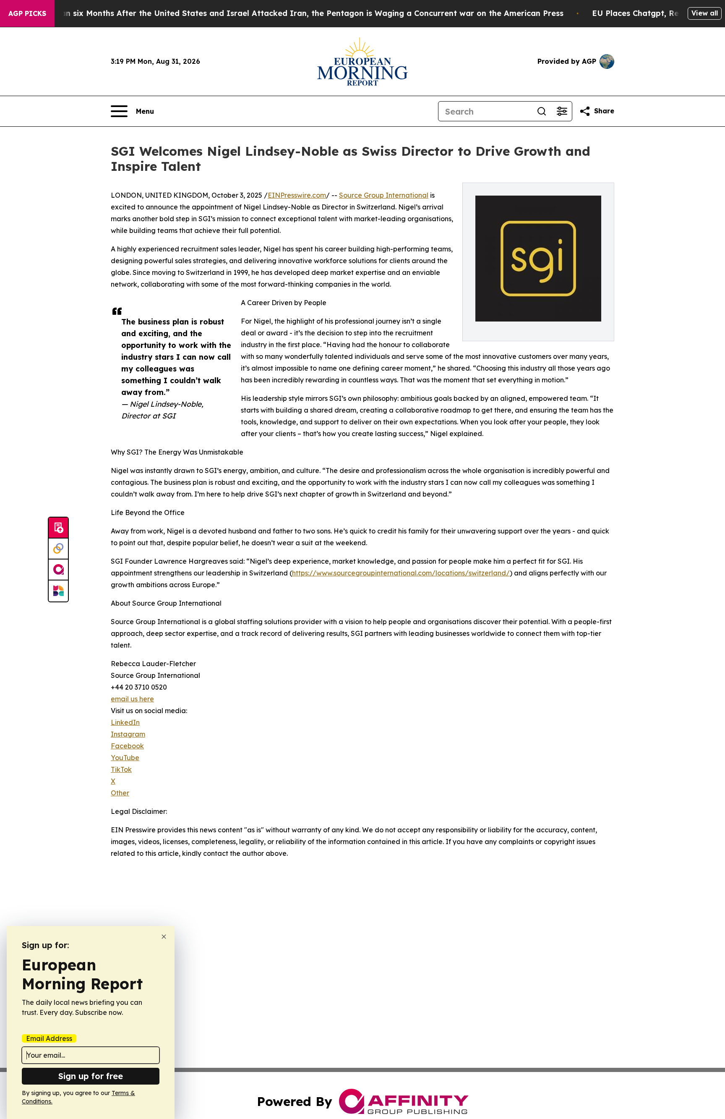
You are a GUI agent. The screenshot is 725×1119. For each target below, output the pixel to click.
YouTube (125, 757)
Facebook (127, 746)
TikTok (121, 769)
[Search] (542, 111)
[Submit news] (58, 528)
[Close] (164, 937)
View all (704, 13)
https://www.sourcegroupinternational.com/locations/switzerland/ (401, 573)
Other (120, 793)
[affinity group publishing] (58, 570)
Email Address (49, 1038)
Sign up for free (90, 1076)
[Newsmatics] (58, 590)
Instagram (128, 734)
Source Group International (383, 195)
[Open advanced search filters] (562, 111)
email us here (132, 699)
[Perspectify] (58, 549)
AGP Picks (27, 13)
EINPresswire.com (297, 195)
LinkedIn (125, 722)
